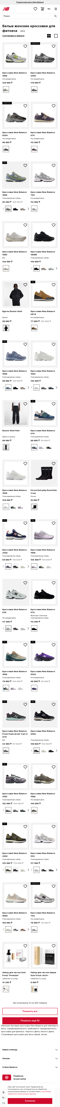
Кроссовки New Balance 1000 (43, 372)
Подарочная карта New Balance (30, 2)
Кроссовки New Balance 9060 (14, 914)
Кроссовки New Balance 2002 (14, 551)
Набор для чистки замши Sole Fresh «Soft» (43, 974)
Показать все (30, 1011)
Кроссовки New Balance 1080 (14, 253)
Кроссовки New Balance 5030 (14, 134)
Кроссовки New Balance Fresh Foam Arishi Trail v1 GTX (15, 734)
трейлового (33, 1028)
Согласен (30, 1101)
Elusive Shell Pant (11, 430)
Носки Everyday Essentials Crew (44, 491)
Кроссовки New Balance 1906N (43, 253)
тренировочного (48, 1028)
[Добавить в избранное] (25, 47)
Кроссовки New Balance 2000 (43, 74)
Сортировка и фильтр (13, 35)
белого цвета (47, 1031)
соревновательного (17, 1028)
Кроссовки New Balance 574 (43, 134)
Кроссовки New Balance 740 (43, 193)
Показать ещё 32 (30, 1020)
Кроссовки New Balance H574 (43, 313)
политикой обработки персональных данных (29, 1092)
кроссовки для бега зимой (27, 1034)
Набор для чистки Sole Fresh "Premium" (14, 974)
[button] (3, 209)
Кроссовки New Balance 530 (14, 611)
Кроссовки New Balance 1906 (14, 74)
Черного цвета (32, 1031)
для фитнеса (18, 1031)
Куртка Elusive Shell (12, 311)
